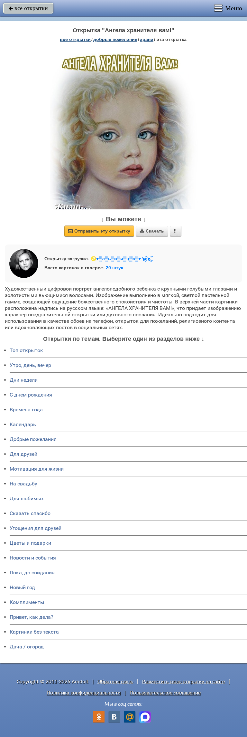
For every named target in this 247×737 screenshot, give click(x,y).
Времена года (26, 410)
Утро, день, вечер (30, 365)
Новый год (22, 587)
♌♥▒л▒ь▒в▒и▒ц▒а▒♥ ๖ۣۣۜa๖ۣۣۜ (121, 258)
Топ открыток (26, 350)
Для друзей (23, 454)
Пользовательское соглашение (165, 693)
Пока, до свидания (32, 573)
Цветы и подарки (30, 543)
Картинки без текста (34, 632)
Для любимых (27, 498)
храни (146, 39)
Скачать (152, 231)
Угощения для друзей (35, 528)
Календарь (23, 424)
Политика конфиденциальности (84, 693)
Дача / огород (27, 647)
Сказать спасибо (30, 513)
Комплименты (27, 602)
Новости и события (33, 558)
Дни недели (24, 380)
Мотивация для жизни (37, 469)
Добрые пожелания (33, 439)
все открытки (28, 8)
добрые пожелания (115, 39)
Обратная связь (115, 681)
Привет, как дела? (31, 617)
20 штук (114, 267)
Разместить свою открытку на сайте (183, 681)
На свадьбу (23, 484)
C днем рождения (31, 395)
